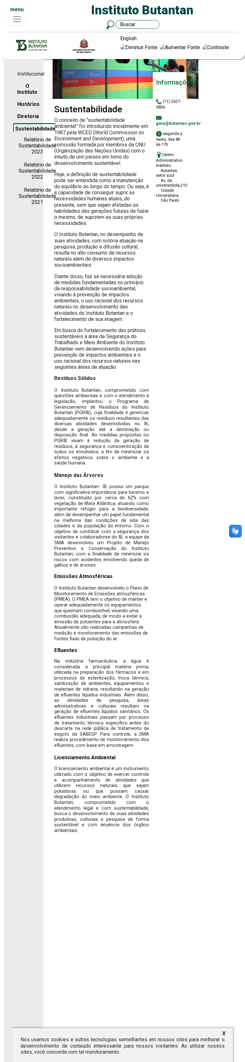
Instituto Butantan (142, 10)
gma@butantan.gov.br (178, 123)
